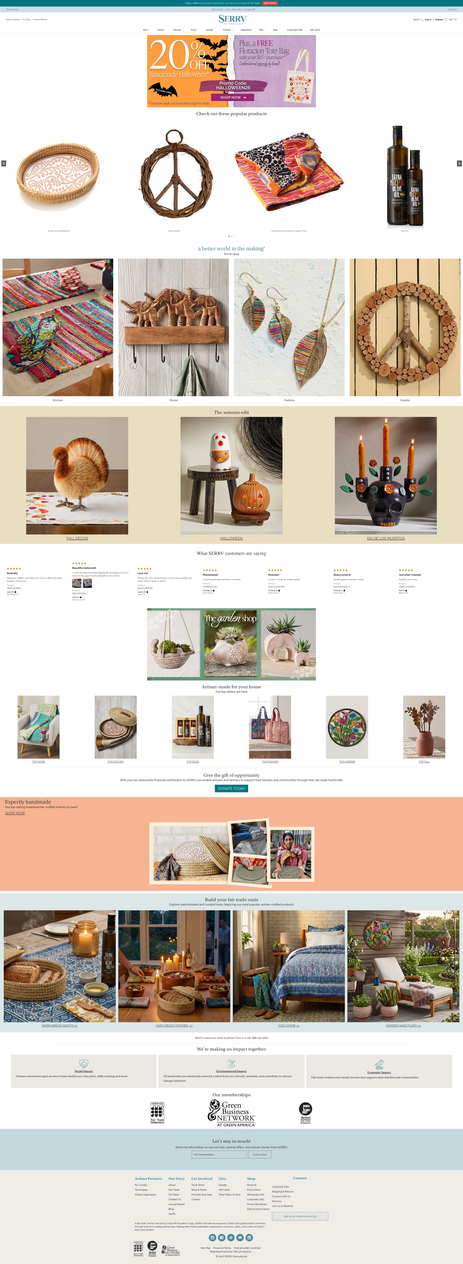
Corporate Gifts (295, 30)
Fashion (227, 30)
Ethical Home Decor (258, 1209)
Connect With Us (40, 19)
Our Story (26, 19)
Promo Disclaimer (257, 1204)
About (172, 1185)
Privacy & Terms (222, 1248)
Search (416, 19)
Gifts (261, 30)
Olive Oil (404, 231)
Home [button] (174, 400)
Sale (275, 30)
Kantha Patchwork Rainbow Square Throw (289, 231)
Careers (195, 1199)
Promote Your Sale (201, 1194)
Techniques (141, 1189)
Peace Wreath (174, 231)
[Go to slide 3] (234, 236)
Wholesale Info (255, 1194)
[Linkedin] (249, 1237)
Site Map (205, 1248)
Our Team (174, 1194)
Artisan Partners (13, 19)
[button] (231, 71)
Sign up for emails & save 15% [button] (300, 1216)
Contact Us (175, 1199)
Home (160, 30)
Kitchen (177, 30)
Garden (209, 30)
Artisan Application (145, 1194)
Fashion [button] (289, 400)
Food (193, 30)
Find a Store (254, 1189)
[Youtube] (240, 1237)
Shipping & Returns (283, 1191)
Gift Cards (315, 30)
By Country (141, 1185)
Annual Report (177, 1204)
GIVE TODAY (270, 3)
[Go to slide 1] (3, 163)
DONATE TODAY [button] (231, 788)
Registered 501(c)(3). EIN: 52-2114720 (230, 1251)
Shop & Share (199, 1189)
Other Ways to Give (229, 1194)
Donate (223, 1185)
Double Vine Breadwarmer (59, 231)
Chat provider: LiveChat (247, 1248)
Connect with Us (281, 1196)
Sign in (428, 19)
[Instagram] (212, 1237)
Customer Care (280, 1186)
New (145, 30)
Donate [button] (453, 9)
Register (439, 19)
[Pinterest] (231, 1237)
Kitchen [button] (58, 400)
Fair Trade (174, 1189)
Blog (171, 1209)
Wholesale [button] (12, 9)
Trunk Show (197, 1185)
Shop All (251, 1185)
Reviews (277, 1201)
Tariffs (172, 1213)
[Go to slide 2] (459, 163)
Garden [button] (405, 400)
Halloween (246, 30)
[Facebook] (221, 1237)
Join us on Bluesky (282, 1206)
